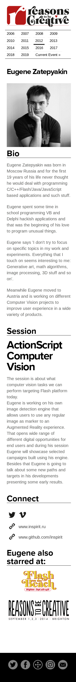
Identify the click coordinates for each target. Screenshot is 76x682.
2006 (10, 34)
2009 (53, 34)
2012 (39, 41)
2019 (25, 55)
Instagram (50, 664)
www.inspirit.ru (32, 526)
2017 (53, 48)
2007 (25, 34)
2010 (10, 41)
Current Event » (47, 55)
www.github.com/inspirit (40, 537)
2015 (25, 48)
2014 (10, 48)
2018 (10, 55)
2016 (39, 48)
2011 (24, 41)
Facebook (25, 664)
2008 (39, 34)
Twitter (13, 664)
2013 (53, 41)
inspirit (12, 515)
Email (63, 664)
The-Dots (38, 664)
